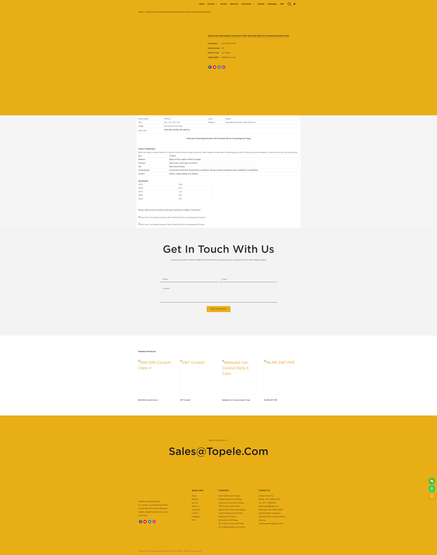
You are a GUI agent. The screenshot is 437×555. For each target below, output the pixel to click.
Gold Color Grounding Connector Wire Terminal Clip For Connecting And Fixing (178, 12)
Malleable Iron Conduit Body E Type (236, 400)
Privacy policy (196, 551)
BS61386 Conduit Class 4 (148, 400)
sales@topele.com (218, 451)
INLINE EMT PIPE (270, 400)
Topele (141, 12)
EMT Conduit (185, 400)
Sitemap (186, 551)
